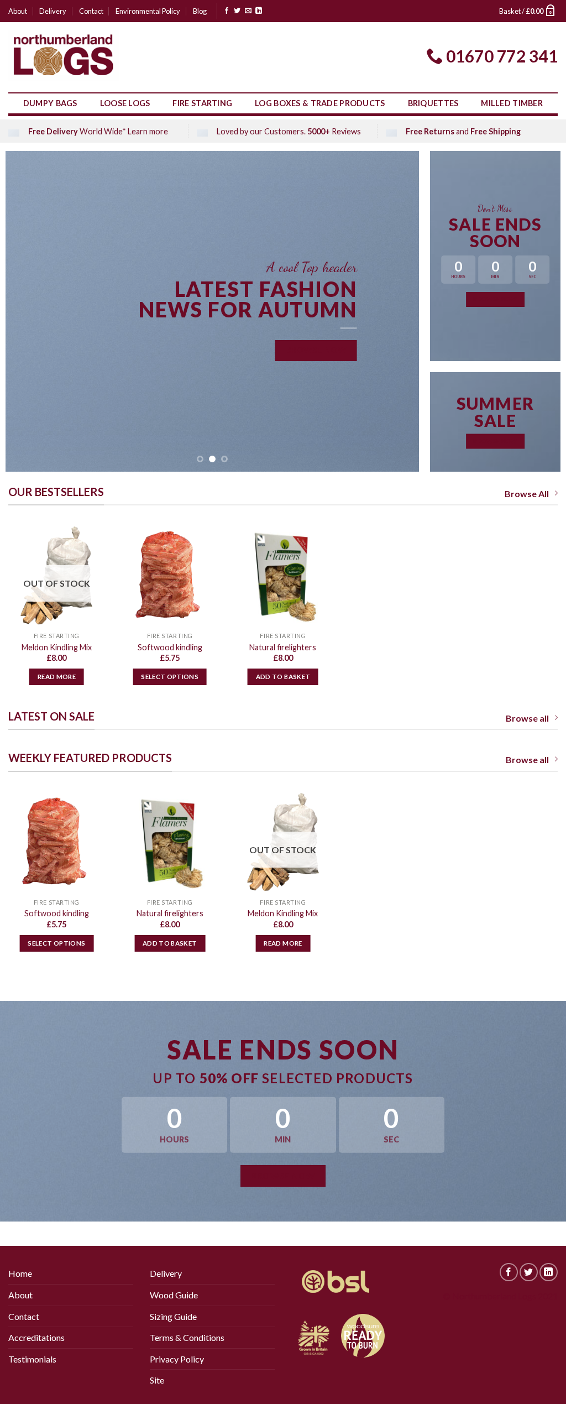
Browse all (527, 718)
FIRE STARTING (202, 103)
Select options (169, 676)
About (17, 11)
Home (20, 1273)
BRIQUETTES (433, 103)
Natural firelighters (282, 647)
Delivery (52, 11)
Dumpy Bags (50, 103)
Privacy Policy (177, 1359)
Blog (200, 11)
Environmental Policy (148, 11)
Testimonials (32, 1359)
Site (157, 1380)
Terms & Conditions (187, 1337)
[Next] (397, 311)
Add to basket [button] (283, 676)
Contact (91, 11)
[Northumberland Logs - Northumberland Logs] (63, 55)
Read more (57, 676)
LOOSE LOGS (125, 103)
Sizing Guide (173, 1316)
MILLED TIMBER (512, 103)
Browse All (527, 493)
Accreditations (36, 1337)
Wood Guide (174, 1295)
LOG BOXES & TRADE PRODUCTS (320, 103)
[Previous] (28, 311)
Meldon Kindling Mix (57, 647)
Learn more (148, 131)
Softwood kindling (170, 647)
